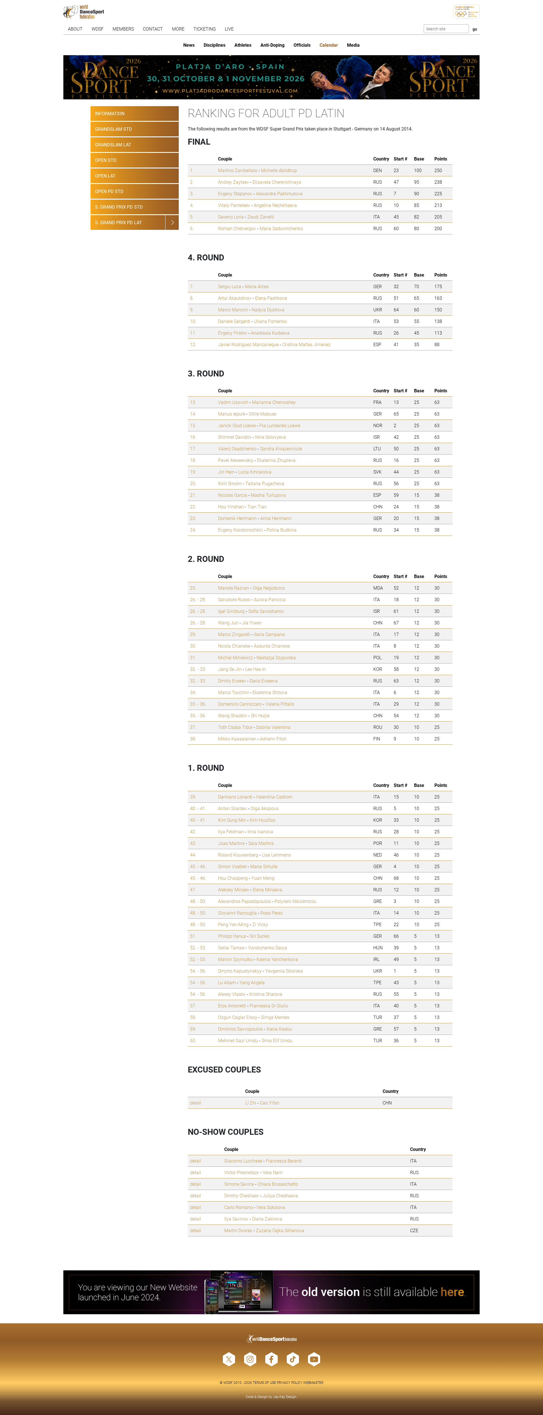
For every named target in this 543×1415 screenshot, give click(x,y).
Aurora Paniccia (270, 599)
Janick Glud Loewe (237, 425)
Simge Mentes (275, 1017)
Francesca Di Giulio (269, 1006)
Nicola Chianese (234, 646)
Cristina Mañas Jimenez (306, 344)
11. (193, 333)
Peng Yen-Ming (233, 924)
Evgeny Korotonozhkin (240, 530)
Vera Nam (273, 1172)
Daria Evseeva (264, 681)
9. (192, 309)
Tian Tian (257, 507)
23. (193, 518)
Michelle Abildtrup (279, 170)
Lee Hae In (255, 669)
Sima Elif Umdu (277, 1040)
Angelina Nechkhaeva (275, 205)
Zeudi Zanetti (260, 217)
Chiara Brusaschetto (278, 1184)
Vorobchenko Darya (267, 948)
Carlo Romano (238, 1207)
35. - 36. (198, 704)
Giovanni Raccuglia (237, 913)
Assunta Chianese (272, 646)
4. (192, 205)
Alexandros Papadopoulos (244, 901)
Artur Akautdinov (234, 298)
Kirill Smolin (230, 483)
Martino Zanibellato (237, 170)
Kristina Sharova (265, 994)
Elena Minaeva (267, 889)
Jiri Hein (226, 472)
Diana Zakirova (267, 1219)
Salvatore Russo (234, 599)
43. (193, 843)
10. (193, 321)
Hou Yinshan (231, 507)
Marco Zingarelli (234, 634)
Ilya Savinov (236, 1219)
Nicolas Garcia (232, 495)
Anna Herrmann (276, 518)
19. (193, 472)
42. (193, 831)
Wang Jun (228, 623)
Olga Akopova (265, 808)
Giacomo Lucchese (243, 1161)
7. (192, 286)
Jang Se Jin (230, 669)
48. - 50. (198, 901)
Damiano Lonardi (235, 797)
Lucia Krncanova (255, 472)
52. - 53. (198, 948)
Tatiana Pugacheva (264, 483)
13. (193, 402)
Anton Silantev (232, 808)
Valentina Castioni (274, 797)
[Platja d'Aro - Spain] (271, 77)
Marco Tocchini (233, 692)
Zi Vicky (260, 924)
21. (193, 495)
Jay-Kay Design (284, 1396)
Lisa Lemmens (276, 855)
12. (193, 344)
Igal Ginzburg (231, 611)
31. (193, 657)
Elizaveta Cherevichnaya (277, 182)
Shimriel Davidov (234, 437)
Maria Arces (257, 286)
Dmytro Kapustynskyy (240, 971)
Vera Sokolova (271, 1207)
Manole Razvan (233, 588)
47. (193, 889)
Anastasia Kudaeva (270, 333)
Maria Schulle (263, 866)
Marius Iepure (231, 414)
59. (193, 1029)
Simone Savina (239, 1184)
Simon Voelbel (232, 866)
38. (193, 739)
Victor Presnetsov (241, 1172)
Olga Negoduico (269, 588)
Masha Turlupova (268, 495)
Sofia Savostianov (266, 611)
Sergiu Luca (229, 286)
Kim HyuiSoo (262, 820)
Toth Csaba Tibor (235, 727)
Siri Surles (259, 936)
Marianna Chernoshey (274, 402)
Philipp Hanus (232, 936)
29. (193, 634)
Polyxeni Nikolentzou (295, 901)
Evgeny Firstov (232, 333)
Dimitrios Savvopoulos (240, 1029)
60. (193, 1040)
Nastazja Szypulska (276, 657)
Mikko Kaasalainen (237, 739)
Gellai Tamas (231, 948)
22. (193, 507)
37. (193, 727)
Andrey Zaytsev (233, 182)
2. (192, 182)
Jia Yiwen (252, 623)
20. (193, 483)
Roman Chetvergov (237, 228)
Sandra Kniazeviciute (281, 448)
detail (195, 1103)
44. (193, 855)
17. (193, 448)
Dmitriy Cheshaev (241, 1195)
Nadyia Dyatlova (268, 309)
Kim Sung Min (232, 820)
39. (193, 797)
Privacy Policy (289, 1382)
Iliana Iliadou (279, 1029)
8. (192, 298)
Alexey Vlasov (232, 994)
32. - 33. (198, 669)
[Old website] (271, 1292)
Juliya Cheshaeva (280, 1195)
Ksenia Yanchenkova (277, 959)
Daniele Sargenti (234, 321)
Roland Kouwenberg (238, 855)
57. (193, 1006)
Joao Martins (231, 843)
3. (192, 193)
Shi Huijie (260, 715)
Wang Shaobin (232, 715)
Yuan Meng (262, 878)
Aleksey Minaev (233, 889)
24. (193, 530)
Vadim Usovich (233, 402)
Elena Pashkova (271, 298)
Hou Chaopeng (233, 878)
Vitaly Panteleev (234, 205)
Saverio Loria (231, 217)
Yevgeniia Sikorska (284, 971)
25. (193, 588)
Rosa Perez (271, 913)
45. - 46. (198, 866)
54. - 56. (198, 971)
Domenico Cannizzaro (240, 704)
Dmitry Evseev (232, 681)
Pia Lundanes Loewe (279, 425)
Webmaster (313, 1382)
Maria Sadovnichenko (281, 228)
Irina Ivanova (260, 831)
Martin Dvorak (238, 1230)
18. (193, 460)
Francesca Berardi (284, 1161)
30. (193, 646)
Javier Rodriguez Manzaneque (248, 344)
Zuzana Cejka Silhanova (280, 1230)
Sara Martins (261, 843)
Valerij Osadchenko (237, 448)
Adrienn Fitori (273, 739)
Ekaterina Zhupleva (276, 460)
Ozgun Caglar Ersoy (237, 1017)
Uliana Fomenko (270, 321)
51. (193, 936)
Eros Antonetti (232, 1006)
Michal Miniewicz (235, 657)
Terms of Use (264, 1382)
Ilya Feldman (231, 831)
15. (193, 425)
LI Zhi (250, 1103)
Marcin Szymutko (235, 959)
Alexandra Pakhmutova (279, 193)
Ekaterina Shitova (270, 692)
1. (192, 170)
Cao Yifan (269, 1103)
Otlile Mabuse (262, 414)
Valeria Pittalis (280, 704)
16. (193, 437)
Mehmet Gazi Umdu (238, 1040)
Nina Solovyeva (270, 437)
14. (193, 414)
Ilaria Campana (269, 634)
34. (193, 692)
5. (192, 217)
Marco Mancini (233, 309)
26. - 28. (198, 599)
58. (193, 1017)
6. (192, 228)
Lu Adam (227, 982)
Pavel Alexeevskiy (235, 460)
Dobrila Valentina (273, 727)
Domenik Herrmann (237, 518)
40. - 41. (198, 808)
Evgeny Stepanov (235, 193)
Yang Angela (252, 982)
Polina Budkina (281, 530)
